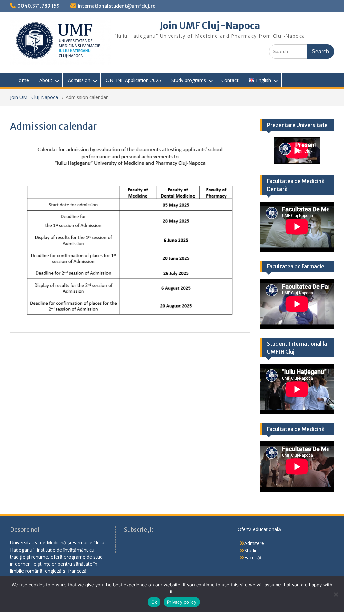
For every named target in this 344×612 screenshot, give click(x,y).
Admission (79, 80)
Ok (154, 602)
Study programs (188, 80)
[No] (335, 594)
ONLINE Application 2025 (133, 80)
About (45, 80)
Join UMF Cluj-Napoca (210, 25)
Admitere (254, 543)
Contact (230, 80)
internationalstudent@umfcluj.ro (117, 6)
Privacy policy (182, 602)
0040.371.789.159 (38, 6)
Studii (250, 550)
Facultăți (253, 557)
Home (22, 80)
